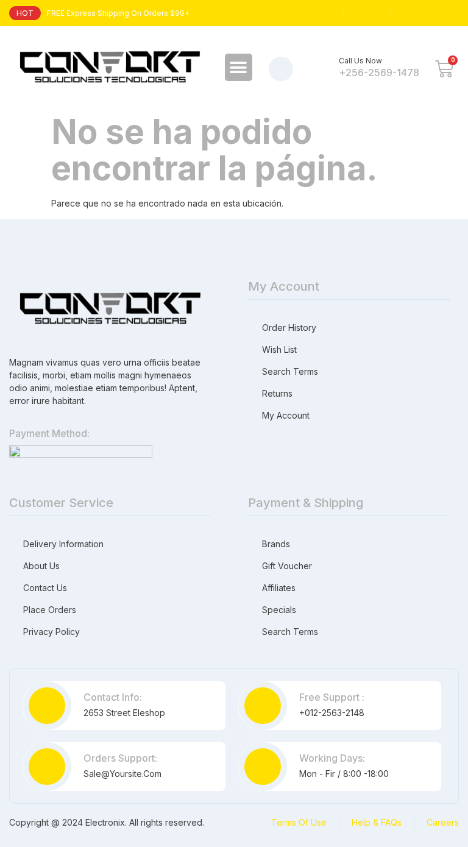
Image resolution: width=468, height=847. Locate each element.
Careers (443, 822)
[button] (238, 67)
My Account (310, 13)
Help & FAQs (377, 822)
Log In (367, 13)
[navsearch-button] (281, 69)
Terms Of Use (299, 822)
